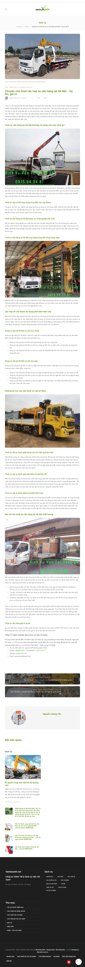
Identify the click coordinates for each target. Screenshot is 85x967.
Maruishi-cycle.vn (42, 952)
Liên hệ (9, 961)
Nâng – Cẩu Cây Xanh (14, 930)
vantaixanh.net (21, 653)
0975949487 (30, 650)
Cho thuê (60, 876)
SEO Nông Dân (60, 950)
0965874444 (19, 650)
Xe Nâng (56, 956)
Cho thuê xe (71, 876)
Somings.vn (75, 950)
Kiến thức (10, 926)
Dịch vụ (27, 26)
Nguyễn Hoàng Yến (14, 98)
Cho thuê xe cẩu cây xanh (16, 919)
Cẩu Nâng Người (45, 956)
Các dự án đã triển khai (15, 907)
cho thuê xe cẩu (51, 880)
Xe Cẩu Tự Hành (51, 890)
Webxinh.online (40, 950)
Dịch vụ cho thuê (51, 883)
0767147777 (41, 650)
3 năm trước (16, 802)
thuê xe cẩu (50, 887)
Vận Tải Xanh (8, 802)
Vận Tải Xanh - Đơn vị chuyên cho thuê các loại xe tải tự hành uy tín (47, 680)
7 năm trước (23, 98)
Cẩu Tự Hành (65, 880)
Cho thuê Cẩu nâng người (16, 911)
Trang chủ (19, 26)
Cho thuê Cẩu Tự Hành (15, 87)
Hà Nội (63, 883)
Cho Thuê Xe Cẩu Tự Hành (26, 956)
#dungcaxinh (50, 950)
